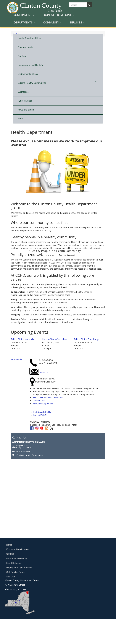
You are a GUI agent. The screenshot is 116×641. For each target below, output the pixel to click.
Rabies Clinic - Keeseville (22, 339)
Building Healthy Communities (32, 82)
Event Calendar (13, 562)
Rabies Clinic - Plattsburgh (86, 339)
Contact (10, 553)
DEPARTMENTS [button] (23, 22)
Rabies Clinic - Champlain (54, 339)
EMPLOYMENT (40, 414)
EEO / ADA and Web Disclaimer (48, 397)
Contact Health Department (30, 455)
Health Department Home (30, 38)
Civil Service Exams (15, 571)
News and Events (26, 109)
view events (16, 359)
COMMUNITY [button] (51, 22)
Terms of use (39, 400)
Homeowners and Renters (30, 64)
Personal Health (25, 47)
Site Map (10, 576)
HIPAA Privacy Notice (43, 403)
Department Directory (16, 558)
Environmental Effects (28, 73)
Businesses (23, 91)
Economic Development (59, 15)
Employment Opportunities (19, 567)
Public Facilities (25, 100)
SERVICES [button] (76, 22)
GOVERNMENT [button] (23, 15)
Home (9, 544)
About (20, 118)
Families (22, 56)
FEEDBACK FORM (42, 411)
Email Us (44, 372)
